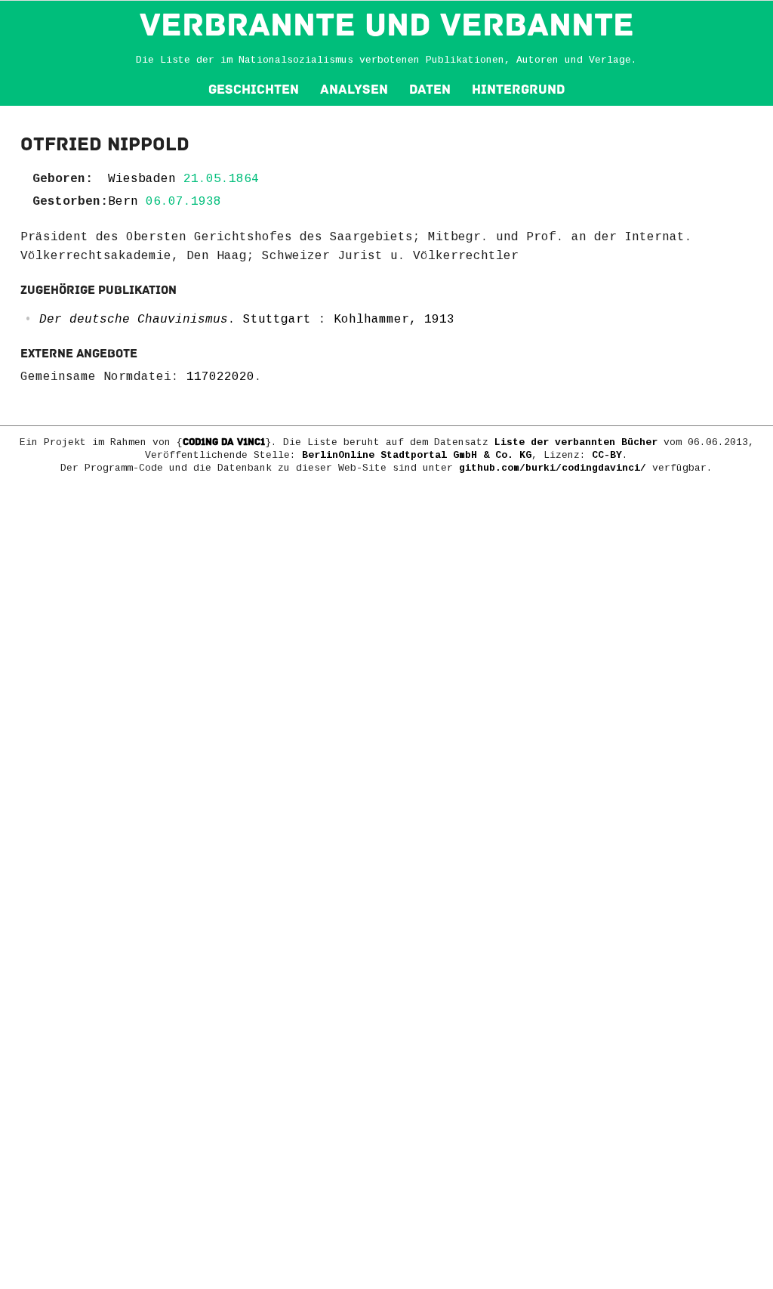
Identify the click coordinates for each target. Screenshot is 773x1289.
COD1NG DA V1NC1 (224, 442)
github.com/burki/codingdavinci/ (552, 468)
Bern (123, 202)
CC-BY (607, 455)
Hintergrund (518, 89)
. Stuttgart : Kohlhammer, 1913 (246, 319)
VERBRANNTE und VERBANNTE (387, 25)
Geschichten (253, 89)
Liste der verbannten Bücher (576, 442)
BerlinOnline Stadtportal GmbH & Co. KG (416, 455)
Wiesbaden (142, 179)
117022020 (220, 377)
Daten (430, 89)
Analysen (354, 89)
